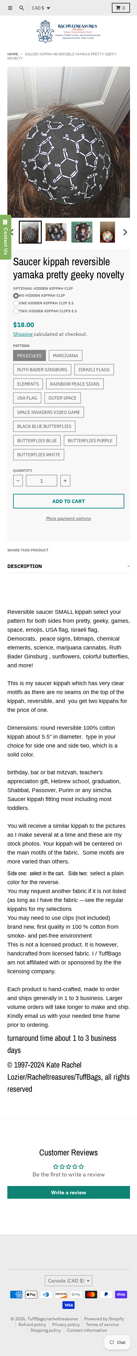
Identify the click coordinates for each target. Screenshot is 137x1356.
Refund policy (32, 1324)
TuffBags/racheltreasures (52, 1319)
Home (12, 53)
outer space (62, 398)
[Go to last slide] (12, 232)
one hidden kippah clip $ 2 (46, 302)
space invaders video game (48, 412)
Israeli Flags (94, 370)
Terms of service (102, 1324)
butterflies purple (90, 441)
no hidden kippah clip (42, 295)
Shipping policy (45, 1330)
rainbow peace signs (74, 384)
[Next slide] (125, 232)
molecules (29, 356)
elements (28, 384)
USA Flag (27, 398)
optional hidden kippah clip (43, 288)
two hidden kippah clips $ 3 (48, 310)
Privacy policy (66, 1324)
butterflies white (38, 455)
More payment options (68, 518)
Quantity (22, 470)
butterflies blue (37, 441)
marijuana (65, 356)
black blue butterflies (44, 426)
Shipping (22, 334)
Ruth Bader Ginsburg (42, 370)
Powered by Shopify (104, 1319)
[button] (30, 232)
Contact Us (6, 240)
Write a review (68, 1192)
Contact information (87, 1330)
